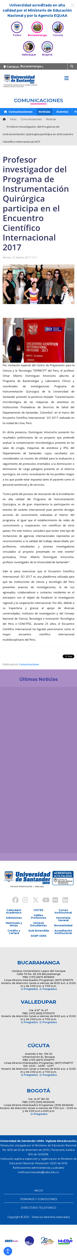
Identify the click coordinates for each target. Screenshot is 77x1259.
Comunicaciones (20, 111)
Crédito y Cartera (14, 931)
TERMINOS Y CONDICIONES (38, 1199)
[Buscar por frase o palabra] (72, 66)
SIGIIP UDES (39, 936)
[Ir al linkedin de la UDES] (63, 900)
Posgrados (50, 989)
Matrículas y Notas (14, 924)
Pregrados (31, 989)
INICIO (38, 1190)
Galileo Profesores (38, 916)
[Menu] (66, 78)
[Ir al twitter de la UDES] (33, 900)
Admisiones (14, 918)
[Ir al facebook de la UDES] (13, 900)
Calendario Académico (13, 911)
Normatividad (63, 925)
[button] (8, 1251)
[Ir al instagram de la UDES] (23, 900)
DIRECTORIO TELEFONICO (38, 1207)
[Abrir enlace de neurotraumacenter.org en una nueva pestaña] (16, 1241)
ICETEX (38, 910)
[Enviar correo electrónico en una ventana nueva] (38, 1172)
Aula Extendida (38, 930)
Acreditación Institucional (63, 931)
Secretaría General (63, 919)
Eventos (62, 111)
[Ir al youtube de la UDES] (43, 900)
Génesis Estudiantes (38, 924)
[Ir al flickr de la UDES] (53, 900)
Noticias (44, 111)
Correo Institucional (63, 911)
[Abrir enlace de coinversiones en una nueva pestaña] (51, 1241)
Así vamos (12, 844)
